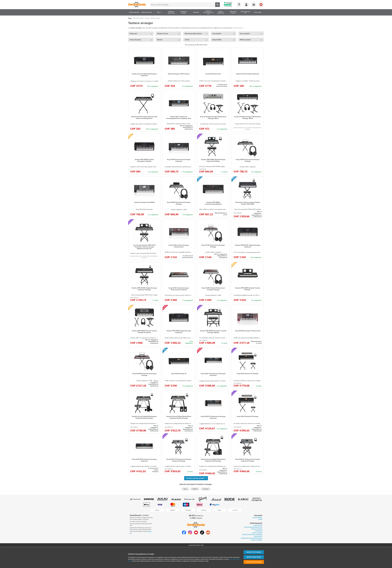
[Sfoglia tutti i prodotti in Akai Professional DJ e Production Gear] (163, 499)
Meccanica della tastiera (193, 33)
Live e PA (235, 510)
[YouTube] (196, 534)
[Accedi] (246, 4)
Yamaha (205, 489)
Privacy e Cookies (257, 532)
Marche (159, 39)
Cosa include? (245, 33)
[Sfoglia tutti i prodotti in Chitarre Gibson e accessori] (204, 499)
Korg (185, 489)
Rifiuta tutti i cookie (254, 552)
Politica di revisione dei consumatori (252, 534)
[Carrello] (254, 5)
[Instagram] (190, 534)
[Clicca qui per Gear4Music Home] (137, 5)
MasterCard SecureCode (230, 505)
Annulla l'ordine (258, 525)
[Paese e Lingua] (261, 4)
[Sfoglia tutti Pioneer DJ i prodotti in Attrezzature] (190, 499)
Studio (219, 510)
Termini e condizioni (256, 529)
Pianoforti (188, 510)
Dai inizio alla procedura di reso (253, 527)
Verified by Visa (245, 505)
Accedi (260, 519)
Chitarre (157, 510)
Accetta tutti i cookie (253, 562)
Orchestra (204, 510)
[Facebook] (184, 534)
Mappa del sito (258, 536)
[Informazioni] (239, 4)
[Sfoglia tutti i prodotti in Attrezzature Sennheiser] (137, 499)
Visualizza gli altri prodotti (195, 478)
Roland (195, 489)
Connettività (216, 33)
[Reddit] (208, 534)
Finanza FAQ (258, 530)
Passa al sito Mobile (256, 540)
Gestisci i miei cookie (254, 557)
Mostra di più (237, 28)
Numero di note (162, 33)
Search (217, 4)
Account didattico (257, 517)
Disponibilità (216, 39)
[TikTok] (202, 534)
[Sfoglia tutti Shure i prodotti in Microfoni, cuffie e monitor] (150, 499)
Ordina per (133, 33)
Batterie (172, 510)
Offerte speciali (245, 39)
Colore (187, 39)
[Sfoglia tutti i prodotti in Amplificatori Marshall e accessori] (217, 499)
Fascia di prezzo (135, 39)
